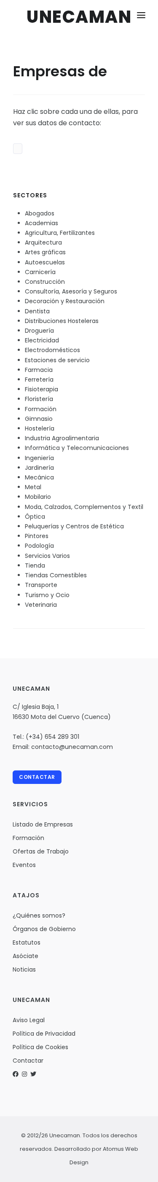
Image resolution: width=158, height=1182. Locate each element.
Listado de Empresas (43, 824)
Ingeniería (39, 458)
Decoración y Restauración (64, 301)
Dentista (37, 311)
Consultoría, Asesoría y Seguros (71, 291)
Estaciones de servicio (57, 360)
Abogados (39, 213)
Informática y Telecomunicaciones (77, 448)
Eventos (24, 865)
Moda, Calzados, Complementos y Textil (84, 507)
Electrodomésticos (52, 350)
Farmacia (39, 370)
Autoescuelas (45, 262)
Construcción (45, 281)
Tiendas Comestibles (56, 575)
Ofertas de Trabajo (41, 851)
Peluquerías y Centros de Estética (74, 526)
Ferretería (39, 379)
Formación (40, 409)
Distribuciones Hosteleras (62, 321)
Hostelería (39, 428)
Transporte (41, 585)
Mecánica (39, 477)
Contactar (37, 777)
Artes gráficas (45, 252)
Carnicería (40, 272)
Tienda (35, 565)
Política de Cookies (40, 1047)
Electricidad (42, 340)
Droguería (39, 330)
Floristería (39, 399)
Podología (39, 545)
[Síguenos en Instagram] (24, 1074)
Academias (41, 223)
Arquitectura (43, 242)
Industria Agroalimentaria (62, 438)
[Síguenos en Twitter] (33, 1074)
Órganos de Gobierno (44, 929)
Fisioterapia (41, 389)
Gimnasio (39, 419)
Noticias (24, 969)
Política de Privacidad (44, 1033)
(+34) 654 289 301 (52, 736)
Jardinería (39, 467)
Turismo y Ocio (47, 595)
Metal (33, 487)
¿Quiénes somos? (39, 915)
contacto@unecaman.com (72, 747)
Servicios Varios (47, 556)
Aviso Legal (29, 1020)
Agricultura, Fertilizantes (60, 233)
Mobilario (38, 497)
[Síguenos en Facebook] (16, 1074)
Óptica (35, 516)
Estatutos (26, 942)
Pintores (36, 536)
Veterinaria (41, 604)
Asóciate (25, 956)
